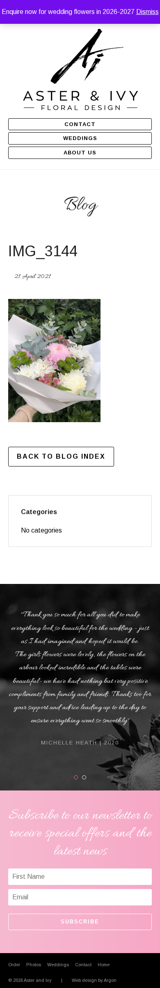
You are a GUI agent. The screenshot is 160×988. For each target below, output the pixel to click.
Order (14, 964)
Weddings (80, 138)
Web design (84, 980)
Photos (33, 964)
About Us (80, 152)
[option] (80, 678)
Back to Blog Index (61, 456)
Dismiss (147, 11)
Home (104, 964)
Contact (80, 124)
